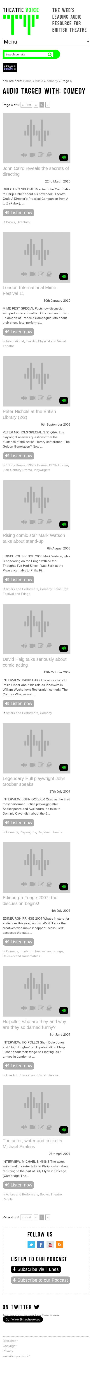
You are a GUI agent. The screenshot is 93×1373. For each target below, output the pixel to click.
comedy (52, 81)
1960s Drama (37, 465)
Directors (23, 222)
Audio (39, 81)
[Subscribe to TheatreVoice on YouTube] (50, 1244)
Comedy (46, 589)
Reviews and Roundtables (21, 956)
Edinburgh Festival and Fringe (41, 951)
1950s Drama (16, 465)
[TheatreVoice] (21, 21)
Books (10, 222)
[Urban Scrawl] (10, 67)
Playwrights (42, 470)
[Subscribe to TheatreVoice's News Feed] (59, 1244)
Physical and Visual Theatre (38, 1075)
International (15, 341)
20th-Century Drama (17, 470)
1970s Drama (58, 465)
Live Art (31, 341)
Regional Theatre (50, 832)
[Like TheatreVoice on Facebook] (40, 1244)
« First (26, 105)
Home (27, 81)
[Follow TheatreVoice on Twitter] (31, 1244)
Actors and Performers (22, 589)
